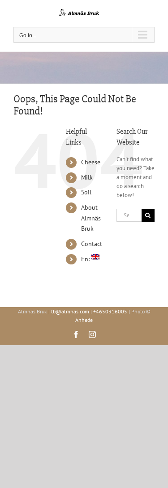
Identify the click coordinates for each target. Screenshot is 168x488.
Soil (86, 192)
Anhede (84, 320)
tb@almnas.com (70, 311)
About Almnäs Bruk (91, 218)
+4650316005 (110, 311)
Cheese (90, 162)
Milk (87, 177)
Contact (91, 244)
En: (86, 259)
